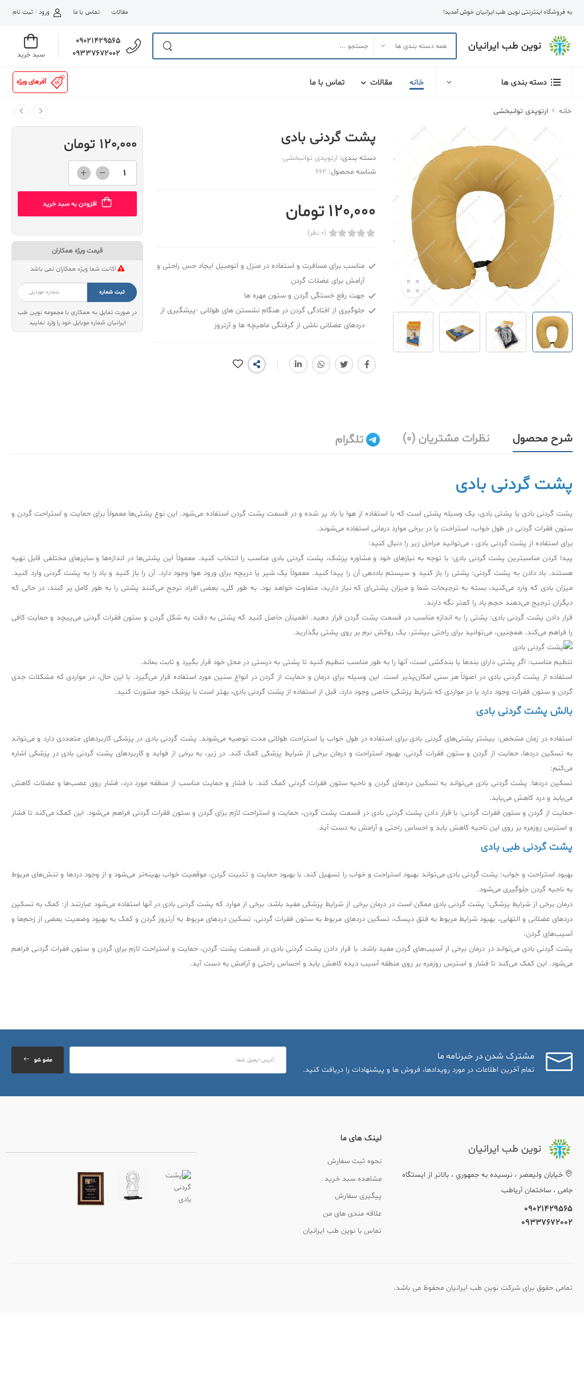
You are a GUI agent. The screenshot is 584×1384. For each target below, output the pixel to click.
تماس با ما (86, 12)
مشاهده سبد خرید (353, 1179)
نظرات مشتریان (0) (446, 438)
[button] (504, 81)
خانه (416, 82)
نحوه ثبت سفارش (354, 1161)
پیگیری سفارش (358, 1196)
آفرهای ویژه (31, 81)
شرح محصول (543, 438)
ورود (44, 12)
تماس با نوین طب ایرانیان (342, 1231)
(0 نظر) (316, 233)
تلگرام (350, 440)
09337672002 (96, 53)
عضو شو (43, 1060)
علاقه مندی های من (352, 1214)
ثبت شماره (112, 292)
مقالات (119, 12)
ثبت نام (23, 12)
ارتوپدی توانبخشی (520, 111)
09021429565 (98, 40)
